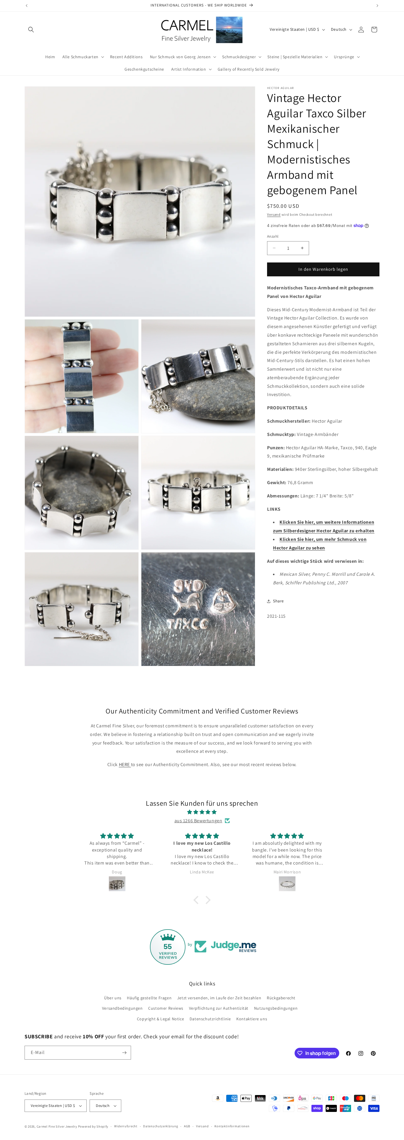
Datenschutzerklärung (160, 1126)
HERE (125, 764)
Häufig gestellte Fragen (149, 997)
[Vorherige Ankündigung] (26, 5)
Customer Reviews (165, 1008)
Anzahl (272, 236)
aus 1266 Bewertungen (198, 821)
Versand (274, 214)
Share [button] (278, 601)
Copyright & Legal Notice (160, 1018)
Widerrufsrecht (126, 1126)
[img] (202, 812)
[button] (31, 29)
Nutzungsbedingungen (276, 1008)
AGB (187, 1126)
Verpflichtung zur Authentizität (219, 1008)
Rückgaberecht (281, 997)
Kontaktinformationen (231, 1126)
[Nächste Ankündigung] (377, 5)
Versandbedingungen (122, 1008)
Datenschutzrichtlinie (210, 1018)
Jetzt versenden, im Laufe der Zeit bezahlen (219, 997)
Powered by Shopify (93, 1126)
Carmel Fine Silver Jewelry (57, 1126)
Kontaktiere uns (251, 1018)
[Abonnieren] (124, 1053)
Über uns (113, 997)
